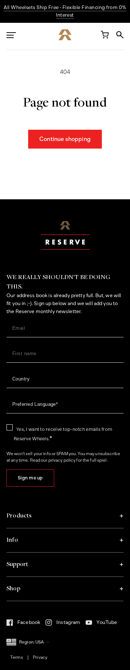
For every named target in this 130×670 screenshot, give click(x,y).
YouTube (101, 624)
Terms (16, 657)
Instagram (63, 624)
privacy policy (62, 460)
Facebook (23, 624)
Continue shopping (65, 139)
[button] (65, 516)
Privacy (40, 657)
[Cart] (104, 36)
